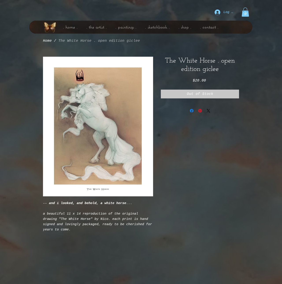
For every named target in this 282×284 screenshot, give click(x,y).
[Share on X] (208, 110)
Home (47, 41)
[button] (245, 12)
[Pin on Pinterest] (200, 110)
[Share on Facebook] (191, 110)
